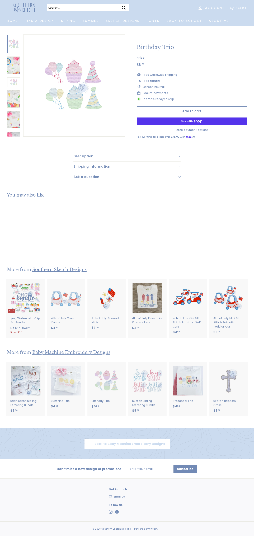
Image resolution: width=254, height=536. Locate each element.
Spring (68, 21)
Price (140, 58)
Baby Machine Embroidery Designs (71, 352)
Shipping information (91, 166)
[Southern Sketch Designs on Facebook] (117, 512)
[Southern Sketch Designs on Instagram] (110, 512)
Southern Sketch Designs (59, 269)
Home (12, 21)
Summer (91, 21)
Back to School (184, 21)
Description (83, 156)
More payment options (192, 130)
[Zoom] (74, 85)
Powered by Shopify (146, 528)
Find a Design (39, 21)
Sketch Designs (123, 21)
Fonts (153, 21)
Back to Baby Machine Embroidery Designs (129, 444)
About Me (219, 21)
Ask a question (86, 177)
